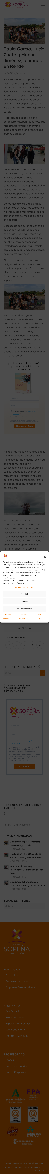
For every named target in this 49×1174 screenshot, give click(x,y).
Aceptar (24, 594)
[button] (45, 556)
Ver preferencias (24, 609)
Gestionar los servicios (24, 587)
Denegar (24, 601)
